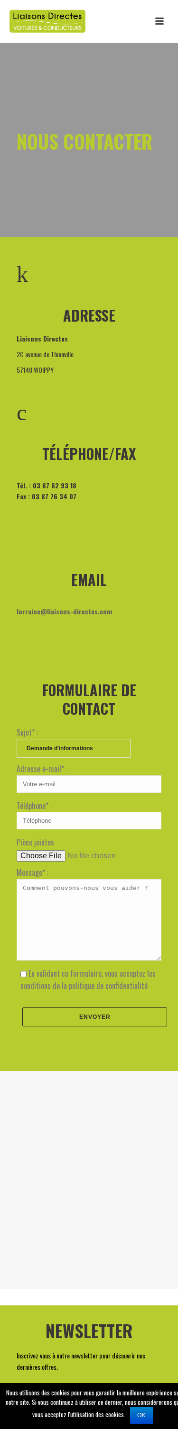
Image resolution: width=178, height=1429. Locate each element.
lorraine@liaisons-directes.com (64, 611)
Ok (141, 1415)
